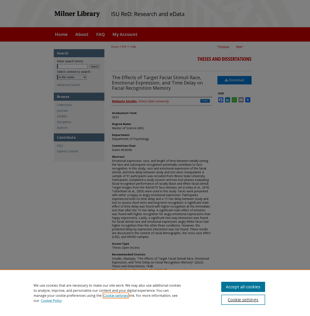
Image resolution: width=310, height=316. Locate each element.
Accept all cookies (243, 287)
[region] (155, 293)
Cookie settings (115, 295)
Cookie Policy (51, 300)
